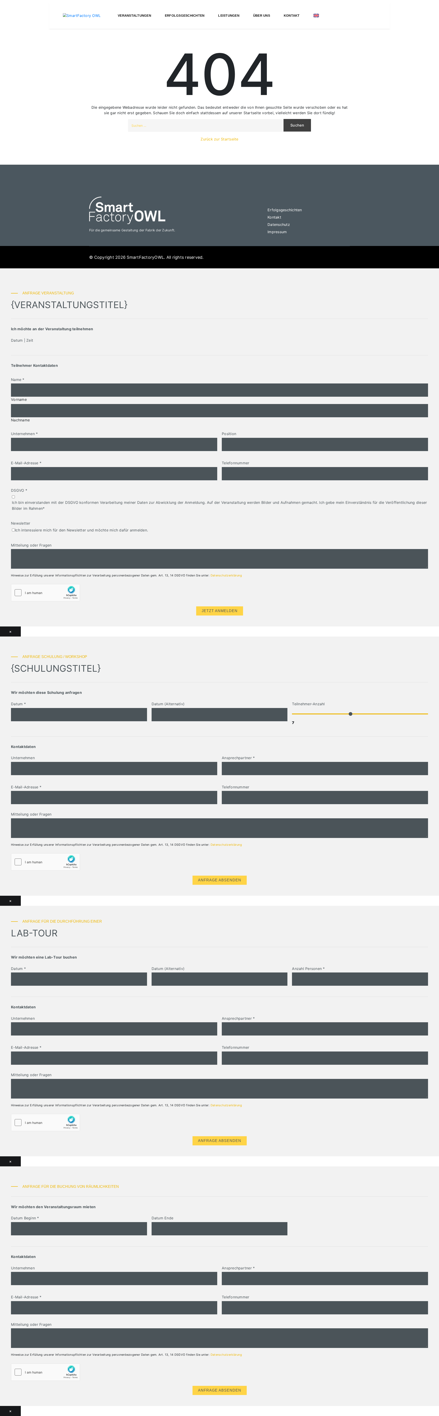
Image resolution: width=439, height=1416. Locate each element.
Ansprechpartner (238, 758)
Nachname (20, 420)
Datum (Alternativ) (168, 704)
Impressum (277, 232)
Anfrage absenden (219, 880)
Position (229, 433)
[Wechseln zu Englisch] (316, 15)
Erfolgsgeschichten (185, 15)
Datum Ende (163, 1218)
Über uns (261, 15)
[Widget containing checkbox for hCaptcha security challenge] (45, 592)
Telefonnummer (235, 463)
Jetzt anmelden (220, 611)
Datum (18, 704)
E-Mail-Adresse (26, 463)
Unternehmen (24, 433)
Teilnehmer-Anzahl (308, 704)
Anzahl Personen (308, 968)
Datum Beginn (25, 1218)
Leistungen (228, 15)
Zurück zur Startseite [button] (219, 139)
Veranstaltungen (134, 15)
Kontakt (292, 15)
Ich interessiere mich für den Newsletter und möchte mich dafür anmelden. (81, 530)
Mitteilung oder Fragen (31, 545)
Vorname (19, 399)
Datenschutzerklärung (226, 575)
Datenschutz (279, 224)
